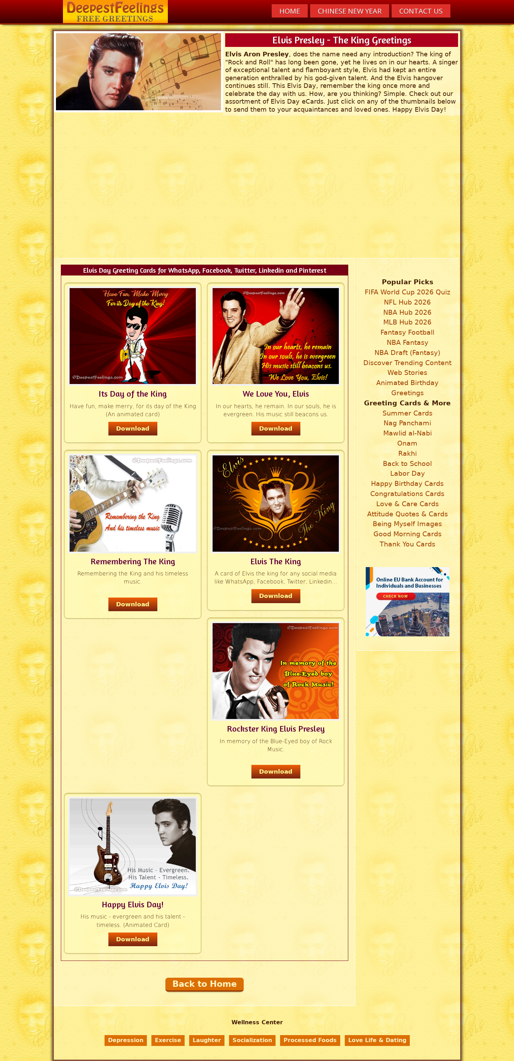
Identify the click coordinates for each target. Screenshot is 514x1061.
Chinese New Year (349, 11)
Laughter (207, 1040)
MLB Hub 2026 (407, 322)
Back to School (407, 464)
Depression (125, 1040)
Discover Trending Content (407, 363)
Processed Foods (310, 1040)
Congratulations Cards (407, 494)
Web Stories (407, 373)
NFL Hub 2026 (407, 302)
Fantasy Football (407, 332)
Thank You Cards (407, 544)
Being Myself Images (407, 524)
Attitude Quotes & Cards (407, 514)
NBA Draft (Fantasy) (407, 353)
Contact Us (421, 11)
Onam (407, 443)
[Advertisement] (258, 204)
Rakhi (407, 453)
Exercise (168, 1040)
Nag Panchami (407, 423)
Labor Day (407, 473)
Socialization (252, 1040)
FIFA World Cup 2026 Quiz (407, 292)
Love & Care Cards (407, 504)
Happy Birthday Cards (407, 484)
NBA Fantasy (407, 342)
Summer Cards (408, 413)
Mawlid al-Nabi (407, 433)
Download (132, 428)
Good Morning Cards (407, 534)
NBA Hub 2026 (407, 312)
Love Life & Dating (377, 1040)
